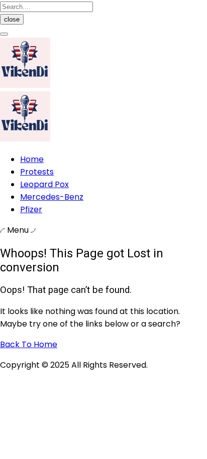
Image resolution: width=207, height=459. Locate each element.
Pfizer (31, 209)
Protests (37, 172)
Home (32, 159)
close (12, 19)
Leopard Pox (44, 184)
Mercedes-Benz (51, 197)
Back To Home (28, 344)
